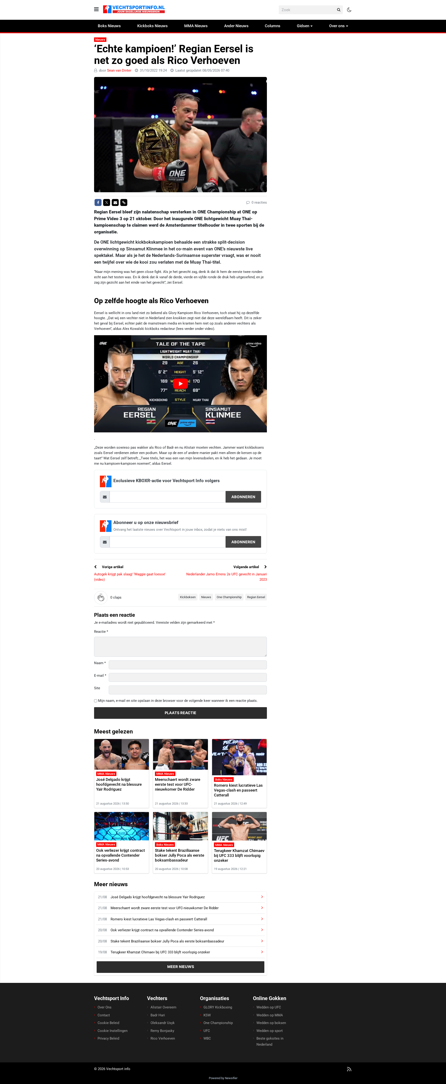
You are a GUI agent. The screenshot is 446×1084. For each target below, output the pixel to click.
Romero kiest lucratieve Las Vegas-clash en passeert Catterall (238, 790)
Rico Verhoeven (163, 1038)
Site (97, 688)
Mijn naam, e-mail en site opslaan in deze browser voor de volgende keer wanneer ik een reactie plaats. (178, 701)
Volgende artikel (246, 567)
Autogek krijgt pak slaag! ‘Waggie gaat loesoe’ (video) (129, 577)
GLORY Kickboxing (217, 1007)
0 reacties (259, 202)
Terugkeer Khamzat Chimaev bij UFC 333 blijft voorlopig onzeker (239, 855)
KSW (207, 1015)
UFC (206, 1031)
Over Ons (105, 1007)
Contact (104, 1015)
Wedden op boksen (271, 1023)
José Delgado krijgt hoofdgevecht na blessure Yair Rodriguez (119, 784)
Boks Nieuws (109, 25)
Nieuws (100, 39)
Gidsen (303, 25)
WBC (207, 1038)
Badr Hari (158, 1015)
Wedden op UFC (268, 1007)
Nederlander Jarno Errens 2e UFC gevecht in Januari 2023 (226, 577)
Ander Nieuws (236, 25)
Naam (100, 663)
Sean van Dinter (119, 70)
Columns (272, 25)
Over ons (337, 25)
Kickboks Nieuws (152, 25)
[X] (106, 202)
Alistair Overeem (163, 1007)
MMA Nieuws (196, 25)
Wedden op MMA (269, 1015)
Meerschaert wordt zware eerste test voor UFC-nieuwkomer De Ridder (177, 784)
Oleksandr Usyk (163, 1023)
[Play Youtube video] (180, 383)
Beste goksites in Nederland (269, 1041)
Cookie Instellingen (113, 1031)
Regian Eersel (256, 597)
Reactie (101, 632)
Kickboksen (188, 597)
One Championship (229, 597)
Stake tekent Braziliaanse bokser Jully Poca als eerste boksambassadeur (179, 855)
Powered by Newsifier (223, 1078)
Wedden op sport (269, 1031)
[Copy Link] (123, 202)
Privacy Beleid (108, 1038)
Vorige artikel (112, 567)
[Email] (115, 202)
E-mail (100, 675)
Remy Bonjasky (162, 1031)
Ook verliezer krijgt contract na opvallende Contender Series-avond (120, 855)
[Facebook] (98, 202)
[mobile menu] (96, 9)
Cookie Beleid (108, 1023)
